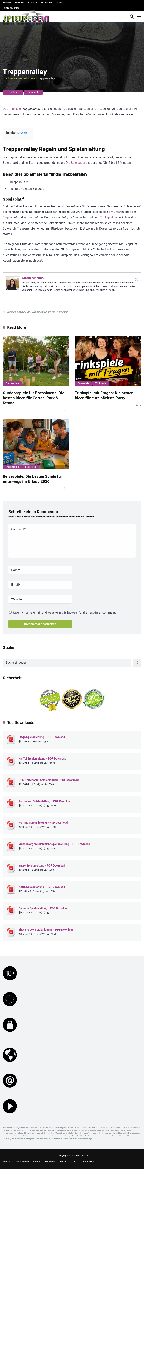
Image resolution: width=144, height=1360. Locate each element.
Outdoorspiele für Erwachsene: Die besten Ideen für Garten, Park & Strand (33, 397)
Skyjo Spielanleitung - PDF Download (42, 737)
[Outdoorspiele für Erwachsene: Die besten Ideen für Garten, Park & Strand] (36, 361)
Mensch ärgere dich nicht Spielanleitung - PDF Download (54, 844)
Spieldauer (78, 162)
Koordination (23, 311)
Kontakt (7, 2)
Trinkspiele (33, 92)
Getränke (11, 311)
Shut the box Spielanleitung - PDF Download (46, 929)
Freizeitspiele (26, 78)
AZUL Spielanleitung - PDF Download (42, 887)
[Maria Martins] (12, 290)
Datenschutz (22, 1161)
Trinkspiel (15, 109)
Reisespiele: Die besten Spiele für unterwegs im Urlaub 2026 (32, 479)
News (60, 2)
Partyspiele (83, 383)
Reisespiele (30, 467)
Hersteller (19, 2)
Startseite (9, 78)
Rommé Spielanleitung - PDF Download (43, 822)
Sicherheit (7, 1161)
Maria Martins (33, 278)
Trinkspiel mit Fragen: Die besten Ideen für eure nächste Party (104, 395)
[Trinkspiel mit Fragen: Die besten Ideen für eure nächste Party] (108, 361)
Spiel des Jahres (11, 8)
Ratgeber (32, 2)
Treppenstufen (39, 311)
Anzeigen (23, 132)
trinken (51, 311)
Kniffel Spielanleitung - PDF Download (42, 758)
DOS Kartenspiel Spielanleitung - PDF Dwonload (49, 780)
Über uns (63, 1161)
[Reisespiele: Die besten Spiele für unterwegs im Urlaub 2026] (36, 444)
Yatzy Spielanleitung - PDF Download (42, 865)
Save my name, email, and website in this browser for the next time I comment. (64, 612)
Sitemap (37, 1161)
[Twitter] (136, 279)
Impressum (89, 1161)
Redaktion (50, 1161)
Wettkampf (62, 311)
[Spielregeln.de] (33, 18)
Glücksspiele (47, 2)
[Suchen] (137, 663)
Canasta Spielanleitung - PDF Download (43, 908)
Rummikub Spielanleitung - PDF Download (45, 801)
